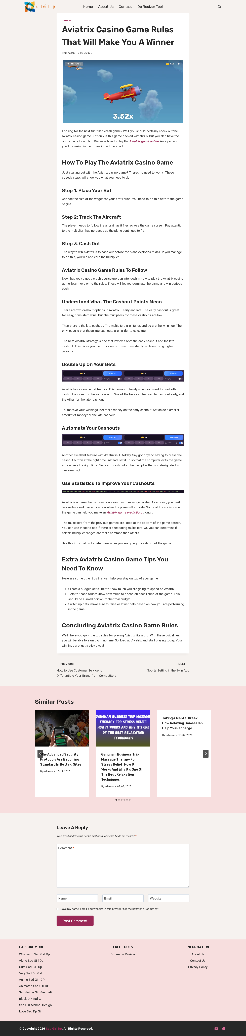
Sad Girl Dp (54, 1028)
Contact (125, 7)
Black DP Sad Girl (31, 999)
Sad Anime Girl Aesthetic (36, 992)
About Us (106, 7)
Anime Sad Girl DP (32, 980)
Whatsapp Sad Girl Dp (34, 954)
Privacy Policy (198, 967)
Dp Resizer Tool (150, 7)
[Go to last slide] (40, 754)
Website (155, 898)
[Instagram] (216, 1028)
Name (62, 898)
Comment (66, 848)
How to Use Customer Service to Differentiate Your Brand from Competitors (86, 669)
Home (88, 7)
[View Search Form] (219, 6)
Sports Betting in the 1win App (168, 667)
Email (108, 898)
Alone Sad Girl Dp (31, 961)
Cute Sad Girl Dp (30, 967)
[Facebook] (224, 1028)
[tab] (116, 800)
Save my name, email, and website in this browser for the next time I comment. (109, 909)
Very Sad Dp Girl (30, 973)
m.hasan (70, 52)
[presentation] (62, 728)
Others (66, 20)
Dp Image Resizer (122, 954)
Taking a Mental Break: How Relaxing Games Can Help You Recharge (182, 723)
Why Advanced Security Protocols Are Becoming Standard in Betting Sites (60, 759)
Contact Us (198, 961)
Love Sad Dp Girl (31, 1011)
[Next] (206, 754)
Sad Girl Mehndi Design (35, 1005)
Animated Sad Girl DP (34, 986)
